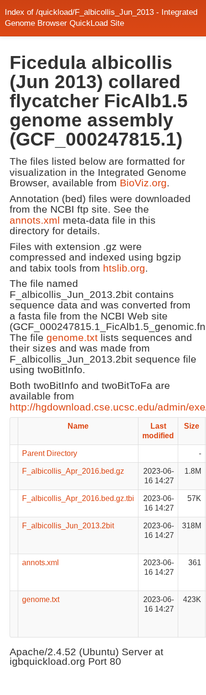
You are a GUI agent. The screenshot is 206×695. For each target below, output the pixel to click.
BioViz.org (143, 182)
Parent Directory (49, 453)
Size (191, 426)
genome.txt (72, 337)
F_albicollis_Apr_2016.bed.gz (73, 471)
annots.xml (35, 220)
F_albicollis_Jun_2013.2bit (68, 526)
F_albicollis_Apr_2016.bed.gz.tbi (78, 498)
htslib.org (124, 267)
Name (78, 426)
